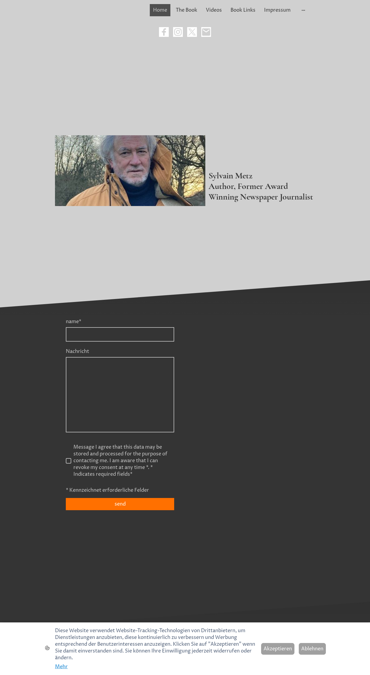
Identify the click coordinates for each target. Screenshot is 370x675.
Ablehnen (312, 648)
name (73, 321)
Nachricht (77, 351)
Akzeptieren (278, 648)
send (120, 504)
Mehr (61, 666)
